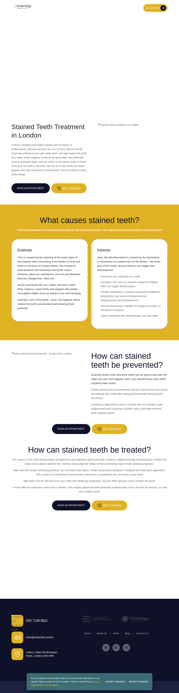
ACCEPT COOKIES (115, 682)
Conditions (86, 8)
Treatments (73, 8)
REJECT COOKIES (138, 682)
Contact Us (115, 8)
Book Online (152, 8)
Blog (106, 8)
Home (52, 8)
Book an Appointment (30, 188)
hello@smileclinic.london (40, 637)
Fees (98, 8)
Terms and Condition (48, 685)
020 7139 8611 (135, 8)
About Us (61, 8)
